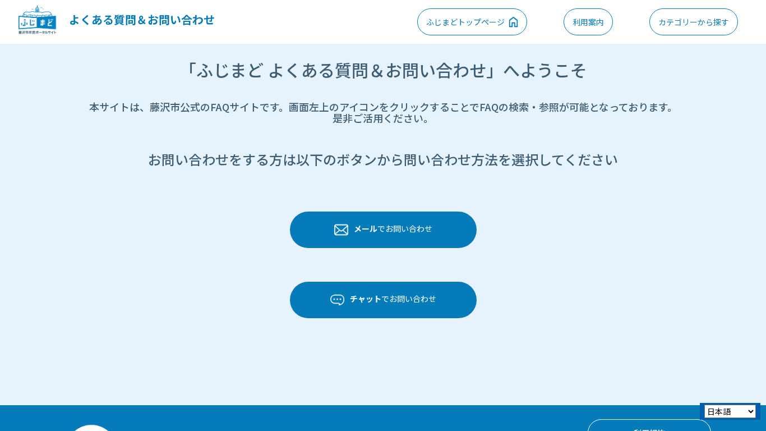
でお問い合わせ (393, 228)
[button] (693, 21)
